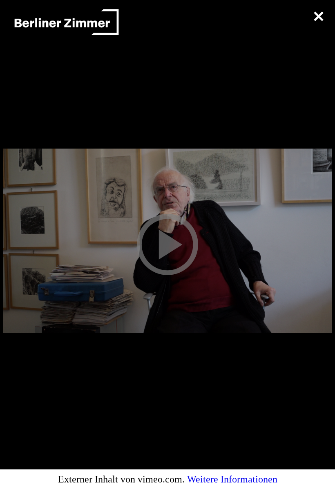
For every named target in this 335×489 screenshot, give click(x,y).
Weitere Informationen (232, 479)
